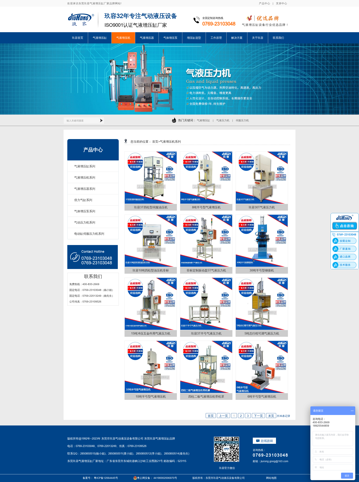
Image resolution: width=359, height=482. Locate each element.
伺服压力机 (242, 120)
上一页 (223, 415)
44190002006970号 (165, 477)
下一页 (258, 415)
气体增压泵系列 (84, 211)
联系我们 (278, 37)
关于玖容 (257, 37)
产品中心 (264, 3)
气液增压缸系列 (84, 166)
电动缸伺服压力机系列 (89, 233)
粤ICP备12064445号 (106, 477)
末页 (271, 415)
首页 (211, 415)
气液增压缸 (100, 37)
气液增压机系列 (84, 177)
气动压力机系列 (84, 222)
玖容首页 (77, 37)
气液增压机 (123, 37)
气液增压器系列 (84, 188)
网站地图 (267, 477)
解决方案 (237, 37)
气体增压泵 (170, 37)
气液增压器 (147, 37)
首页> (156, 141)
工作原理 (216, 37)
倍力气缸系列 (83, 200)
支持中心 (281, 3)
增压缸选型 (194, 37)
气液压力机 (222, 120)
